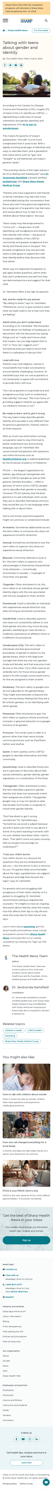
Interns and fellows (12, 1400)
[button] (5, 20)
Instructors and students (15, 1405)
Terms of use (26, 1483)
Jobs (5, 1371)
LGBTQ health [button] (35, 1030)
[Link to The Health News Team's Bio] (6, 967)
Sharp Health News (18, 30)
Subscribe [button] (26, 1462)
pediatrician (10, 181)
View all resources (12, 1341)
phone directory (19, 1291)
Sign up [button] (26, 1240)
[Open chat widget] (46, 1482)
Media (6, 1410)
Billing (6, 1321)
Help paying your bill (13, 1331)
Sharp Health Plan (12, 1376)
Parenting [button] (10, 1036)
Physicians (8, 1395)
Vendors (7, 1415)
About (6, 1356)
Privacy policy (10, 1483)
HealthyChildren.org (14, 459)
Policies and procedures (14, 1336)
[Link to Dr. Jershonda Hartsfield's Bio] (6, 1000)
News (5, 1366)
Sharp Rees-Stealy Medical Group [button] (21, 1041)
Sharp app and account (14, 1311)
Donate (6, 1361)
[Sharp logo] (26, 21)
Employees (8, 1390)
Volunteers (8, 1420)
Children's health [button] (13, 1030)
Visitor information (12, 1316)
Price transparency (12, 1326)
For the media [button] (41, 30)
